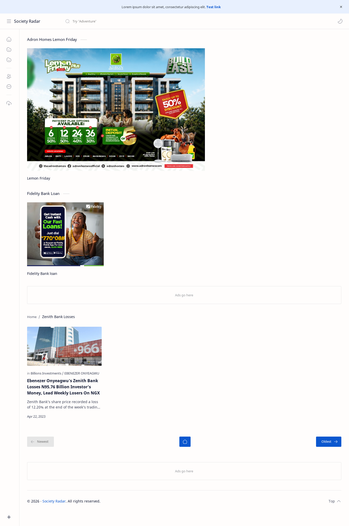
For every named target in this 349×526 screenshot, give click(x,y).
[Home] (185, 442)
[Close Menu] (341, 7)
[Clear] (145, 21)
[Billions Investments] (47, 373)
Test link (213, 7)
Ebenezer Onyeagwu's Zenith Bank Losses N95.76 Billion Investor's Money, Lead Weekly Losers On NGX (63, 387)
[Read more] (93, 416)
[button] (340, 21)
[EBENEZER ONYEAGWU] (81, 373)
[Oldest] (328, 442)
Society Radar (27, 21)
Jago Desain (135, 501)
